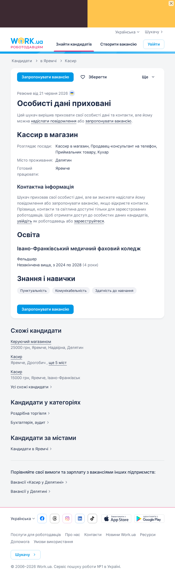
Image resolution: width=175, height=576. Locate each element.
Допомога (20, 541)
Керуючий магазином (31, 341)
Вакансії (29, 491)
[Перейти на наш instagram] (67, 518)
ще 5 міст (58, 362)
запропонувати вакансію (108, 121)
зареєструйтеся (89, 221)
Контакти (93, 534)
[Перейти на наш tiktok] (92, 518)
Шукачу (152, 32)
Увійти (154, 44)
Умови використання (53, 541)
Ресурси (148, 534)
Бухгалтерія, (28, 422)
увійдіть (24, 221)
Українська (21, 518)
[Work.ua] (27, 43)
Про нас (72, 534)
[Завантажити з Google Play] (149, 518)
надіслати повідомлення (53, 121)
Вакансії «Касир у (37, 482)
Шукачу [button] (22, 554)
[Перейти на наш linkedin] (80, 518)
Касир (16, 356)
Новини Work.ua (121, 534)
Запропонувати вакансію (45, 77)
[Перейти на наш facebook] (42, 518)
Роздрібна (28, 413)
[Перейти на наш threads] (54, 518)
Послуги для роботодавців (36, 534)
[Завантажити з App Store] (116, 518)
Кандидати (29, 449)
